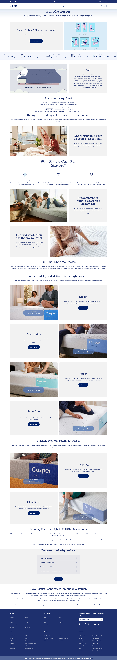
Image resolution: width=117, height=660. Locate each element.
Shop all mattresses (36, 41)
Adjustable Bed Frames (30, 620)
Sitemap (61, 640)
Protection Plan (13, 645)
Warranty (27, 640)
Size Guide (46, 625)
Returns (26, 638)
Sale (79, 6)
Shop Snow (83, 384)
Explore (74, 6)
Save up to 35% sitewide (58, 1)
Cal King (61, 622)
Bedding (62, 6)
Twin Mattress (45, 102)
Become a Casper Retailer (30, 643)
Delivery (11, 638)
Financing (12, 643)
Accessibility (81, 650)
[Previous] (44, 2)
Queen (60, 620)
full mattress (79, 76)
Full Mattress (50, 106)
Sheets (11, 622)
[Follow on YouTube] (95, 624)
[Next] (71, 2)
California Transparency (97, 648)
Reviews (80, 638)
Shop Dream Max (33, 347)
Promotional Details (29, 648)
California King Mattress (40, 111)
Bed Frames (12, 620)
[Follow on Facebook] (79, 624)
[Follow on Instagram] (86, 624)
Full (45, 620)
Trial (11, 640)
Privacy (94, 645)
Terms (80, 648)
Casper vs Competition (83, 645)
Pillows (50, 6)
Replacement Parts (29, 645)
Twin (45, 617)
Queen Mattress (49, 107)
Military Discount (82, 640)
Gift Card (12, 627)
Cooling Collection (14, 625)
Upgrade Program (96, 638)
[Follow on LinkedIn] (98, 624)
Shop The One (83, 476)
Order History (13, 648)
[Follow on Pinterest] (92, 624)
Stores (60, 635)
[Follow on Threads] (89, 624)
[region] (58, 178)
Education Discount (96, 640)
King (45, 622)
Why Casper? (47, 635)
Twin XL (61, 617)
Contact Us (12, 635)
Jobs (45, 640)
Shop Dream (83, 307)
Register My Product (48, 638)
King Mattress (47, 109)
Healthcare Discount (83, 643)
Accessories (68, 6)
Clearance (27, 625)
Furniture (56, 6)
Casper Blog (95, 643)
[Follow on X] (82, 624)
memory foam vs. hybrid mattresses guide (75, 544)
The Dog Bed (27, 627)
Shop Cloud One (33, 513)
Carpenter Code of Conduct (98, 650)
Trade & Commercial (63, 638)
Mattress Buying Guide (97, 635)
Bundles (45, 6)
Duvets (26, 622)
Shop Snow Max (33, 424)
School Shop (62, 625)
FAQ (26, 635)
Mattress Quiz (82, 635)
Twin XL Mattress (44, 104)
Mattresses (39, 6)
